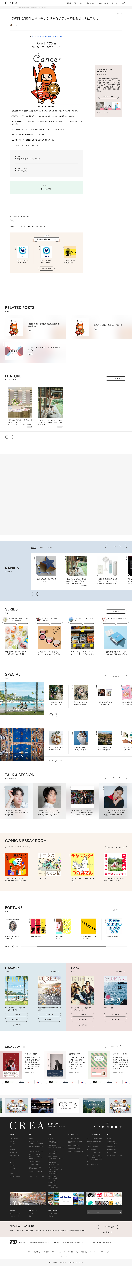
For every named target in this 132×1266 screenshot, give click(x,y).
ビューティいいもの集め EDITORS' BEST (35, 1168)
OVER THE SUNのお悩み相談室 (75, 1151)
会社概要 (36, 1252)
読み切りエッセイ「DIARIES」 (94, 1144)
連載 (75, 3)
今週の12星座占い (111, 1147)
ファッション (13, 1158)
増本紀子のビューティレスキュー (36, 1177)
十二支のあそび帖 (91, 1149)
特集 (80, 3)
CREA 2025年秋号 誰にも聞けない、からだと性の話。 (56, 1158)
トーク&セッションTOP (73, 1138)
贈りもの (12, 1141)
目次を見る (16, 1014)
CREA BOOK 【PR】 (15, 1216)
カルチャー (12, 1149)
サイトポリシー (94, 1252)
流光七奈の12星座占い (112, 1144)
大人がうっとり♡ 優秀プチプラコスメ (36, 1172)
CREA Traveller (53, 1262)
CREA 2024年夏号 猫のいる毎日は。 (52, 1181)
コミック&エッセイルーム (106, 3)
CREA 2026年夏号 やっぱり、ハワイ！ (53, 1142)
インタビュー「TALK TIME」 (94, 1152)
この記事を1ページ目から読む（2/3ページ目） (47, 36)
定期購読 (83, 1252)
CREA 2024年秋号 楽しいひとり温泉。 (53, 1177)
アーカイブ (12, 1165)
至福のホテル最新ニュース (35, 1154)
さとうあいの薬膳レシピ (35, 1161)
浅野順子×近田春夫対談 (73, 1145)
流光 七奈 (15, 25)
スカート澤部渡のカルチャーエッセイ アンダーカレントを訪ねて (94, 1159)
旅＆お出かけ (13, 1144)
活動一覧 (50, 1216)
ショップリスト (16, 1025)
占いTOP (116, 910)
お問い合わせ (46, 1252)
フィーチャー (13, 1168)
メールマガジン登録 (108, 1227)
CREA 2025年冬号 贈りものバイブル (52, 1172)
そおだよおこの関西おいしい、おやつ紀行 (36, 1157)
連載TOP (31, 1138)
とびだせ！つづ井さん (92, 1147)
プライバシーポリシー (106, 1252)
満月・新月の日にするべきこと (114, 1155)
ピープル (31, 1213)
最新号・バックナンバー (16, 1213)
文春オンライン (73, 1262)
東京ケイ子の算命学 (111, 1149)
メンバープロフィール (53, 1213)
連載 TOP (116, 611)
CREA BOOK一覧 (116, 1046)
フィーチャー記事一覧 (116, 378)
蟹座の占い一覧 (46, 268)
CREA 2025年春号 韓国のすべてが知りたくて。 (55, 1168)
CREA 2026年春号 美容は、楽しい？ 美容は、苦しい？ (56, 1147)
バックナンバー (54, 971)
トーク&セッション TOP (116, 777)
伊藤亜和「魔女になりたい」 (94, 1141)
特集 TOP (116, 676)
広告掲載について (72, 1252)
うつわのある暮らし (34, 1164)
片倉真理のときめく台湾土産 (36, 1144)
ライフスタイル (13, 1152)
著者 (30, 1216)
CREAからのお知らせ (15, 1176)
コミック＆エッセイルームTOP (116, 847)
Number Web (63, 1262)
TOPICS (11, 1174)
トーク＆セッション (90, 3)
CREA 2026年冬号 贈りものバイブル (52, 1152)
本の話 (81, 1262)
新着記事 (68, 3)
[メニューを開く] (123, 3)
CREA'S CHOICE (14, 1171)
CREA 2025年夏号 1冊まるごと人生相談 (53, 1163)
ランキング (12, 1162)
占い (117, 3)
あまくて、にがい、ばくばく (94, 1155)
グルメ (11, 1147)
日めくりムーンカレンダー (113, 1152)
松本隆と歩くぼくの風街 (74, 1148)
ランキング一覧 (116, 546)
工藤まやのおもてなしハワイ (36, 1151)
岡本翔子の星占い (111, 1141)
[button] (7, 437)
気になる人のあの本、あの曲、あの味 (75, 1142)
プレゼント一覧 (100, 113)
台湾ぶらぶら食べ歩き (34, 1141)
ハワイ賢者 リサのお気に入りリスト (36, 1147)
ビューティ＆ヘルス (14, 1155)
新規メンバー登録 (108, 97)
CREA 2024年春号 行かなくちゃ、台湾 (53, 1186)
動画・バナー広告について (58, 1252)
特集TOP (50, 1138)
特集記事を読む (16, 1020)
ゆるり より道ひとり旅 (92, 1164)
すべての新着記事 (14, 1138)
